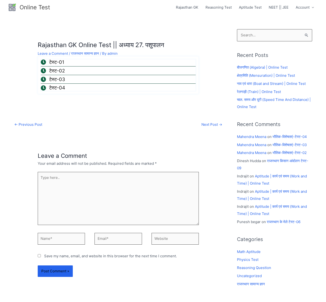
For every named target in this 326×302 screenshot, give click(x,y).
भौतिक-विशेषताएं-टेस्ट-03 (290, 145)
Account (303, 7)
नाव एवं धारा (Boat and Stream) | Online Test (271, 83)
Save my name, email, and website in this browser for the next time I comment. (110, 256)
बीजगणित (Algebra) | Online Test (262, 67)
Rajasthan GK (187, 7)
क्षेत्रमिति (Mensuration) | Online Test (266, 75)
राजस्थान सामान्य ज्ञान (85, 53)
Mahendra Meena (251, 136)
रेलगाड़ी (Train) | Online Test (259, 91)
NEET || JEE (279, 7)
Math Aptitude (249, 251)
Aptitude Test (250, 7)
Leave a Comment (53, 53)
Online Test (35, 7)
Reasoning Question (254, 267)
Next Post (211, 124)
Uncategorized (249, 276)
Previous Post (28, 124)
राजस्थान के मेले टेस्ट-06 (283, 222)
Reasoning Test (218, 7)
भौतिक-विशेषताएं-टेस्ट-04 (290, 136)
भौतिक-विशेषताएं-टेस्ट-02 (290, 152)
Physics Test (247, 259)
